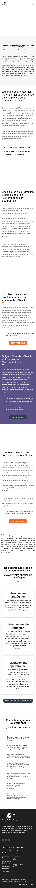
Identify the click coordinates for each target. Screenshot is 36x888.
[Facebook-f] (3, 840)
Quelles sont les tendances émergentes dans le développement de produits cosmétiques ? (15, 786)
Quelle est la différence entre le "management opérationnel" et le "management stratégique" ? (17, 747)
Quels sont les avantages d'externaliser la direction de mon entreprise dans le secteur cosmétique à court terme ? (17, 765)
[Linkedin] (6, 840)
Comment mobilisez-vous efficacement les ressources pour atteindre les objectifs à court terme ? (18, 756)
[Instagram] (9, 840)
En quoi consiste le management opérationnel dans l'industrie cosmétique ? (17, 738)
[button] (18, 738)
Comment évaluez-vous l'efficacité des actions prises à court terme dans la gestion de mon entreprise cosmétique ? (18, 776)
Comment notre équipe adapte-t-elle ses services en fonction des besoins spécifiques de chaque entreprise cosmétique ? (17, 796)
